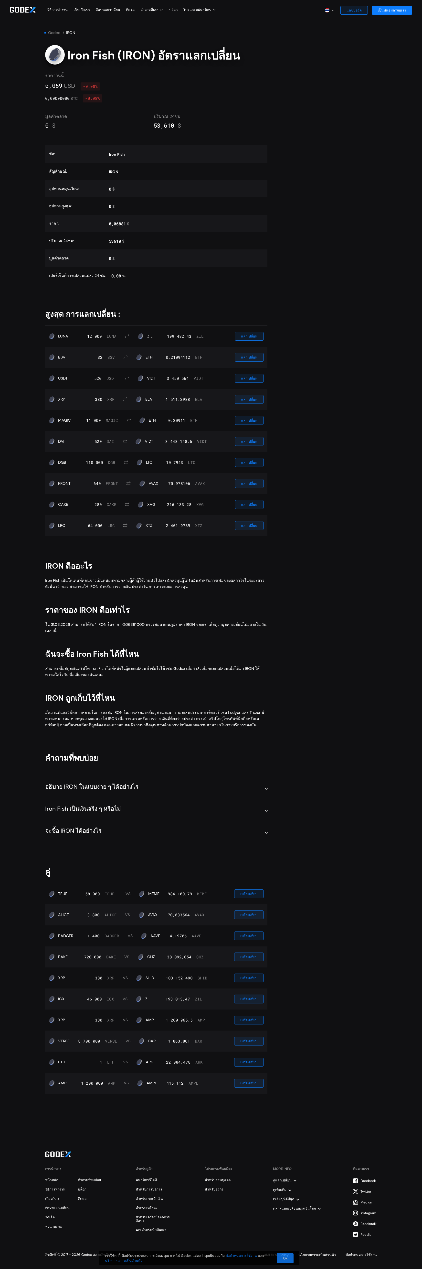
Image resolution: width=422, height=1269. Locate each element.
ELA (148, 399)
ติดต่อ (130, 10)
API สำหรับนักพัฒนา (151, 1230)
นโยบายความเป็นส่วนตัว (123, 1260)
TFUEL (63, 894)
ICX (61, 999)
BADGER (65, 936)
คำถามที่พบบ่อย (151, 10)
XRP (61, 399)
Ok (285, 1258)
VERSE (64, 1041)
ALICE (63, 915)
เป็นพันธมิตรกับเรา (392, 10)
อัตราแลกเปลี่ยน (108, 10)
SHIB (150, 978)
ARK (149, 1062)
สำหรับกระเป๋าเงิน (149, 1198)
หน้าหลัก (51, 1180)
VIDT (151, 378)
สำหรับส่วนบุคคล (218, 1180)
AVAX (153, 483)
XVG (151, 504)
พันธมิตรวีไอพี (146, 1180)
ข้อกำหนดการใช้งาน (241, 1255)
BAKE (63, 957)
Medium (366, 1202)
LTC (149, 462)
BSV (61, 357)
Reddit (365, 1234)
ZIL (149, 336)
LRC (61, 526)
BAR (152, 1041)
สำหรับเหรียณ (146, 1208)
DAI (61, 441)
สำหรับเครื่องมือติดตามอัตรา (153, 1218)
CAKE (63, 504)
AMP (150, 1020)
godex (54, 32)
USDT (63, 378)
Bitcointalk (368, 1223)
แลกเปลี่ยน (249, 336)
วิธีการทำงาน (57, 10)
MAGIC (64, 420)
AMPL (152, 1083)
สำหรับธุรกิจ (214, 1189)
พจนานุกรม (53, 1226)
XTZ (149, 526)
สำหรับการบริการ (149, 1189)
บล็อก (173, 10)
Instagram (368, 1213)
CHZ (151, 957)
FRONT (64, 483)
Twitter (365, 1191)
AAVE (155, 936)
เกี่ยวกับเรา (82, 10)
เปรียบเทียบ (248, 894)
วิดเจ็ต (50, 1217)
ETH (149, 357)
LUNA (63, 336)
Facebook (368, 1180)
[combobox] (199, 9)
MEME (153, 894)
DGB (62, 462)
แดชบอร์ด (354, 10)
